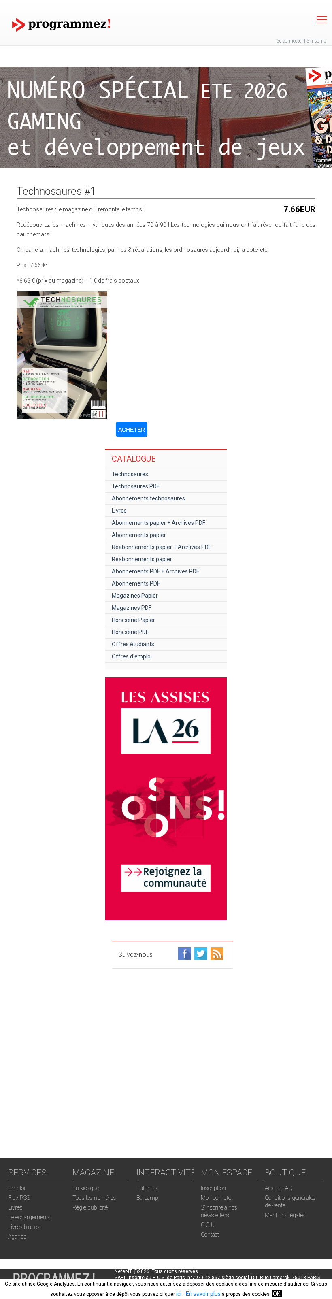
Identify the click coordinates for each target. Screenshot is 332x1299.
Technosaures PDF (136, 486)
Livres (119, 510)
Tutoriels (146, 1188)
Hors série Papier (133, 620)
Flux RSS (19, 1198)
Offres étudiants (133, 644)
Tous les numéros (94, 1198)
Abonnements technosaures (148, 498)
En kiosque (85, 1188)
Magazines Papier (135, 595)
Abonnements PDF (136, 583)
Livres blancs (24, 1227)
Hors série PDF (130, 632)
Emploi (16, 1188)
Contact (210, 1234)
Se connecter (290, 41)
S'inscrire (316, 41)
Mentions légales (285, 1215)
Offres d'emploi (132, 656)
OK (276, 1293)
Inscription (213, 1188)
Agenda (17, 1236)
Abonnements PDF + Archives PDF (155, 571)
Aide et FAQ (278, 1188)
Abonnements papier (139, 535)
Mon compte (216, 1198)
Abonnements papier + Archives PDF (158, 523)
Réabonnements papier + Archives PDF (161, 547)
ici (178, 1293)
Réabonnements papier (142, 559)
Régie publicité (90, 1207)
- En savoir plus (201, 1293)
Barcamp (147, 1198)
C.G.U (208, 1225)
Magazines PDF (131, 608)
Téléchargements (29, 1217)
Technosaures (130, 474)
